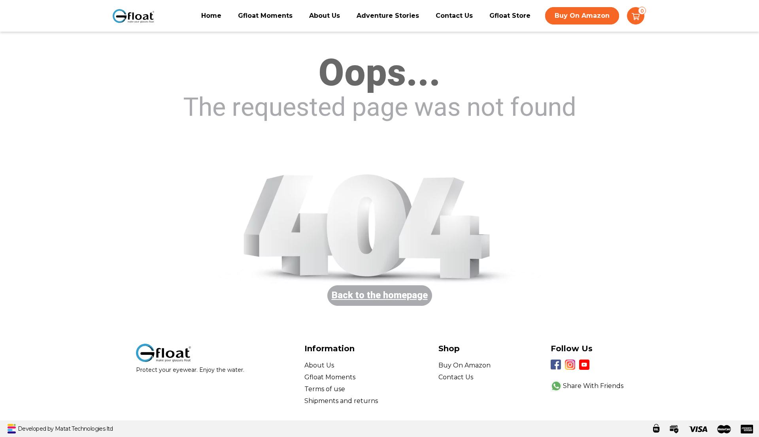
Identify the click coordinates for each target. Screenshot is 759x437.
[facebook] (556, 365)
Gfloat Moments (265, 15)
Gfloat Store (510, 15)
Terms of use (324, 389)
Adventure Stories (388, 15)
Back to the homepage (380, 295)
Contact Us (454, 15)
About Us (324, 15)
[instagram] (570, 365)
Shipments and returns (341, 401)
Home (211, 15)
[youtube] (584, 365)
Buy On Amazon (582, 15)
